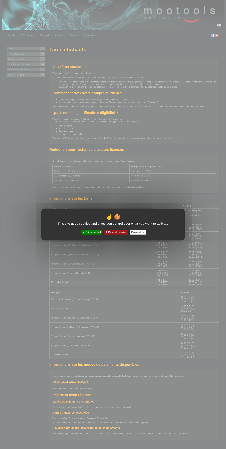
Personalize (137, 232)
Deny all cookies (117, 232)
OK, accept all (93, 232)
